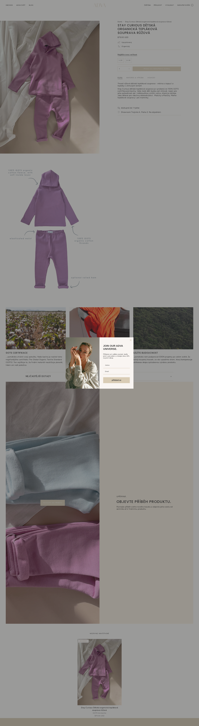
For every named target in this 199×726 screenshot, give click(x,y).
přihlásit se (116, 380)
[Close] (130, 340)
